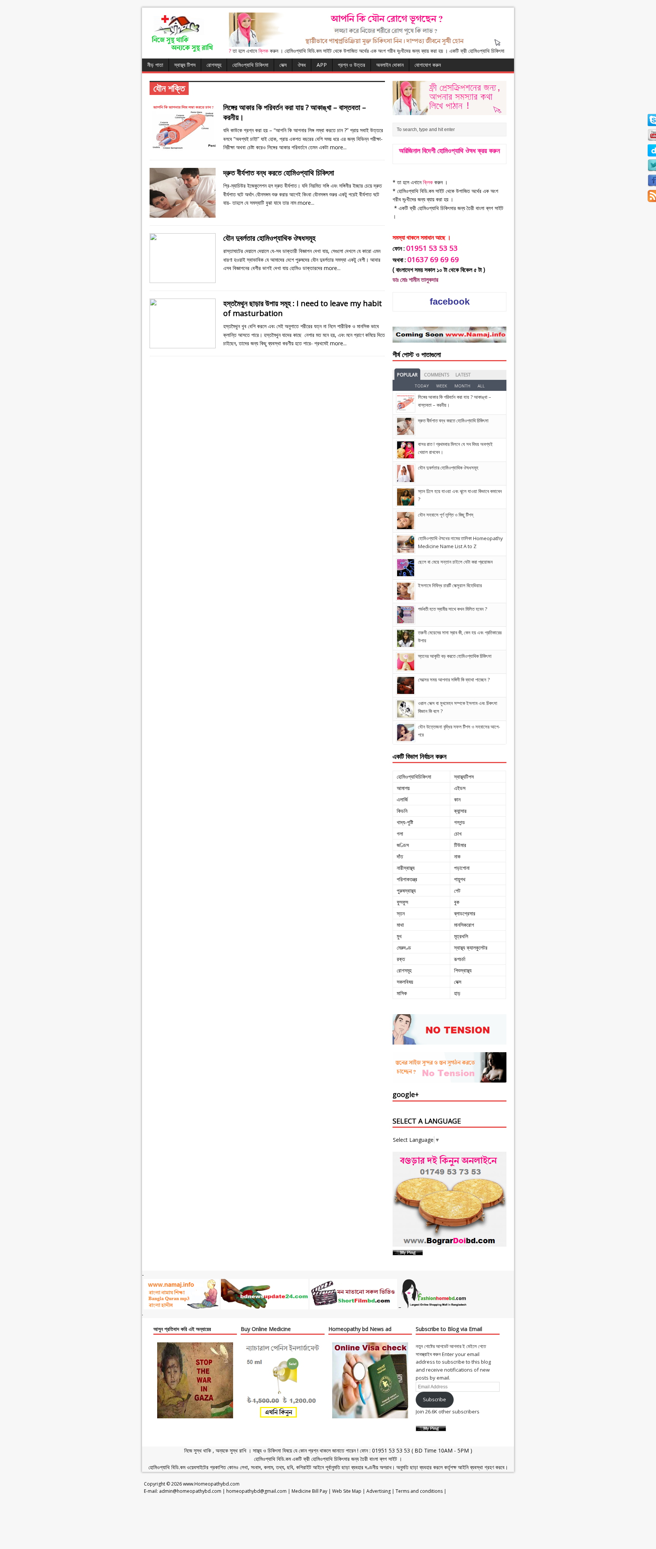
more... (338, 147)
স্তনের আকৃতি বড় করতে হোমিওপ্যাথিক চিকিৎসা (455, 656)
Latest (463, 374)
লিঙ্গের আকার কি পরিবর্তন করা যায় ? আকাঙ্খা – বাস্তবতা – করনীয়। (294, 112)
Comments (436, 374)
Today (422, 386)
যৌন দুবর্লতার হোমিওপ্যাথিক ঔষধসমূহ (269, 238)
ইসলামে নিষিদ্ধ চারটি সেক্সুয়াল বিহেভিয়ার (450, 585)
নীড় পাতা (155, 64)
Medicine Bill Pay (309, 1491)
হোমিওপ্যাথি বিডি (269, 1458)
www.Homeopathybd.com (211, 1484)
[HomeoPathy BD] (182, 50)
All (481, 386)
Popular (407, 374)
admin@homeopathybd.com (190, 1491)
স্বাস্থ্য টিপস (185, 64)
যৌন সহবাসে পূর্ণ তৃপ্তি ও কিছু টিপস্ (445, 514)
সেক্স (283, 64)
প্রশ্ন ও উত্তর (351, 64)
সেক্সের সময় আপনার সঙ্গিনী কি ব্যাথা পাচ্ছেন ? (454, 679)
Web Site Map (346, 1491)
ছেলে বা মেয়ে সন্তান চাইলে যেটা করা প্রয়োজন (455, 561)
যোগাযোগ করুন (428, 64)
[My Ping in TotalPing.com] (408, 1250)
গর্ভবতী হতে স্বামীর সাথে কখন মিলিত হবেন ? (452, 608)
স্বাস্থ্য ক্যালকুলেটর (470, 947)
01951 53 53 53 (390, 1450)
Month (462, 386)
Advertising (378, 1491)
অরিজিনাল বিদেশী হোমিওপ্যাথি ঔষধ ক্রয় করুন (449, 150)
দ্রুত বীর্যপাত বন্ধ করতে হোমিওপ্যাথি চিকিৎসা (278, 173)
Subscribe (434, 1399)
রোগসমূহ (214, 64)
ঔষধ (302, 64)
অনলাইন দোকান (390, 64)
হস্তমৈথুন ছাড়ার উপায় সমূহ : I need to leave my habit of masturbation (302, 308)
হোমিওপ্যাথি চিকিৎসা (250, 64)
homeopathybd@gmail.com (256, 1491)
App (322, 64)
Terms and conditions (419, 1491)
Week (441, 386)
